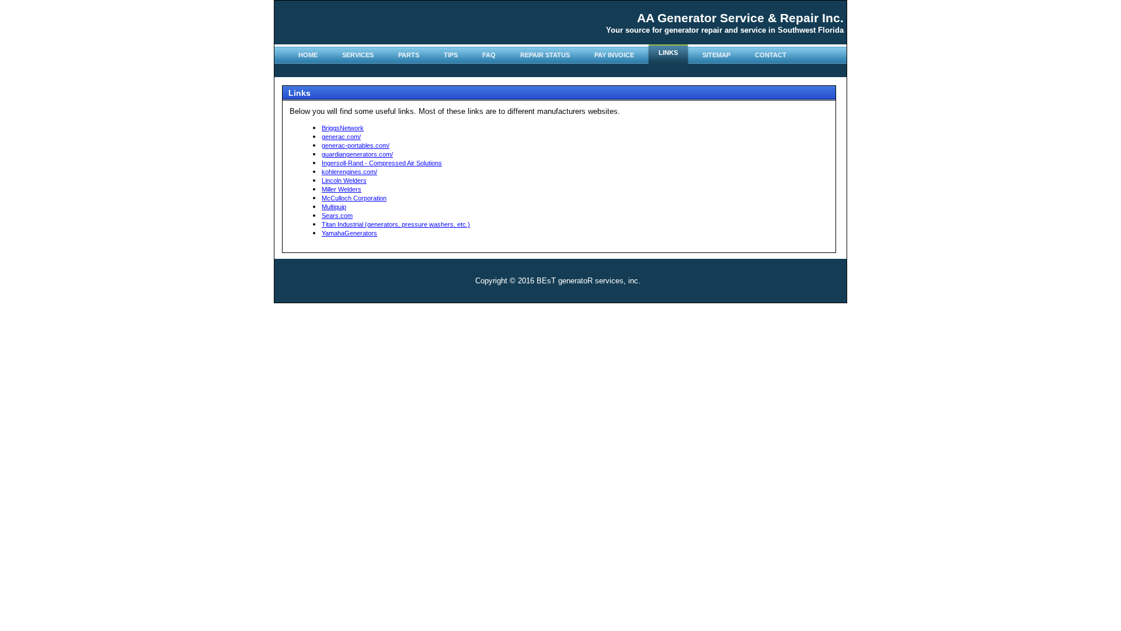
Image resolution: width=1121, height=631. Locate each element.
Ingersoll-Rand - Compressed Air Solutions (382, 163)
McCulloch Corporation (354, 198)
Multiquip (334, 206)
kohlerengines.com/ (349, 171)
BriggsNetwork (343, 127)
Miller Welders (341, 189)
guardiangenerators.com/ (357, 154)
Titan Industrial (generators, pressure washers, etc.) (396, 224)
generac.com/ (341, 136)
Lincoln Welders (344, 180)
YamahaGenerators (349, 233)
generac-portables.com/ (355, 145)
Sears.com (337, 215)
